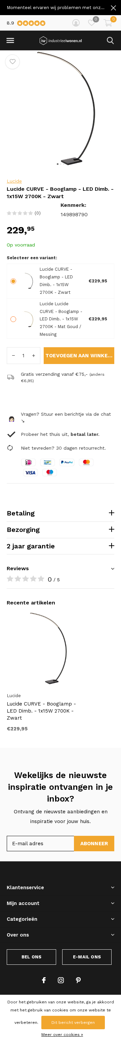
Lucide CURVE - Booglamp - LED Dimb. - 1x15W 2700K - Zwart (41, 711)
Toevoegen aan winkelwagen (79, 356)
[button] (10, 40)
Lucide (14, 181)
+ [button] (33, 355)
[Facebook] (44, 980)
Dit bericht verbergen (73, 1022)
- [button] (13, 355)
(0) (38, 213)
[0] (108, 23)
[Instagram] (61, 980)
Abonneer (94, 844)
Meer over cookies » (62, 1034)
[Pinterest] (78, 980)
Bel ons (31, 956)
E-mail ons (87, 956)
